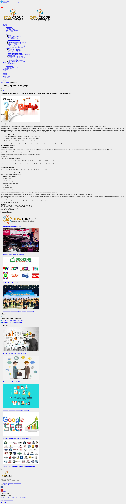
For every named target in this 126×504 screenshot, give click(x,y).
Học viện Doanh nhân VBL (7, 500)
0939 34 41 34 (13, 320)
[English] (2, 7)
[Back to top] (124, 501)
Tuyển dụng (5, 78)
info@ (3, 322)
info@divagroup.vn (7, 2)
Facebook (5, 487)
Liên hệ (4, 80)
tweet (3, 90)
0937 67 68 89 (6, 1)
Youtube (4, 491)
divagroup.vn (8, 322)
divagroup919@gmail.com (17, 2)
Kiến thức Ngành (6, 76)
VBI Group (3, 502)
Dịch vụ (4, 75)
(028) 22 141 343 (5, 320)
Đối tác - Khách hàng (7, 77)
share (3, 88)
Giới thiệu (5, 74)
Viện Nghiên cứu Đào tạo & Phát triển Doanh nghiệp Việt (13, 497)
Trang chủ (5, 73)
